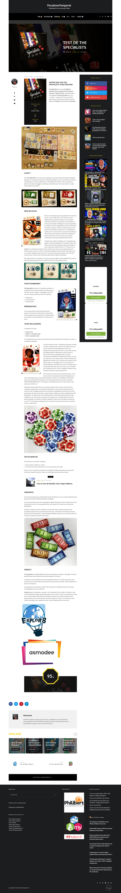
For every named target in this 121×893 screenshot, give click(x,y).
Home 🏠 (40, 16)
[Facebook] (100, 16)
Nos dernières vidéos (97, 817)
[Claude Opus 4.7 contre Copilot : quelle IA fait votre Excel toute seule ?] (96, 231)
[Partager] (14, 93)
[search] (55, 795)
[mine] (88, 120)
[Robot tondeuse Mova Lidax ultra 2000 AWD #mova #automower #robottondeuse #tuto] (96, 196)
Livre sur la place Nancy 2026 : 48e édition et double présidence (99, 112)
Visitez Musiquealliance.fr (16, 828)
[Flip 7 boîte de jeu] (88, 137)
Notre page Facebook (14, 819)
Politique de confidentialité (16, 807)
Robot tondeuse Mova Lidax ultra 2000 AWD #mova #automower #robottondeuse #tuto (100, 837)
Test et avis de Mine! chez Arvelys (98, 120)
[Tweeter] (14, 96)
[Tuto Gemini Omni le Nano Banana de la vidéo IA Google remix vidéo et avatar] (96, 214)
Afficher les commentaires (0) (42, 777)
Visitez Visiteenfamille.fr (15, 830)
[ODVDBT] (88, 146)
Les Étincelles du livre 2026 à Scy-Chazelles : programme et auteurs (99, 129)
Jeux (78, 52)
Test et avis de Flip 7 (98, 137)
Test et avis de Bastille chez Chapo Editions (54, 484)
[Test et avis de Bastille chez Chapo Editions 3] (30, 482)
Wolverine (68, 52)
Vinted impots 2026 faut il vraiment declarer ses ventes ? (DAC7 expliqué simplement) (101, 861)
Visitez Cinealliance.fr (15, 826)
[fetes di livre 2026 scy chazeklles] (88, 129)
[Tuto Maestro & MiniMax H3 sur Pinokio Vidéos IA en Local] (96, 165)
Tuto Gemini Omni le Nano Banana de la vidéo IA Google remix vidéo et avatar (101, 845)
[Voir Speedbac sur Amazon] (95, 276)
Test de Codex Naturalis (56, 763)
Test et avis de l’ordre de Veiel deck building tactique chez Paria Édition (99, 146)
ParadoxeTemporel (59, 5)
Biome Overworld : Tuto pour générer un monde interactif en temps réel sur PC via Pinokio (101, 869)
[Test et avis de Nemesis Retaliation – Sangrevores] (34, 745)
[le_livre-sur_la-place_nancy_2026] (88, 112)
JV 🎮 (68, 16)
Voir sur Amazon (96, 297)
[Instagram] (105, 16)
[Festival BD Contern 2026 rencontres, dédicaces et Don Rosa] (96, 181)
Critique (74, 52)
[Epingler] (14, 100)
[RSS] (108, 882)
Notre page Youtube (14, 824)
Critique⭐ (57, 16)
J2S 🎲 (63, 16)
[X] (102, 16)
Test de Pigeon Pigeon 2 (27, 763)
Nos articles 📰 (48, 16)
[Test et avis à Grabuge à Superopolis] (68, 745)
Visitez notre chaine (90, 260)
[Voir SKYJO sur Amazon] (95, 312)
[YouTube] (108, 16)
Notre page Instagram (15, 820)
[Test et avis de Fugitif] (51, 745)
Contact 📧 (80, 16)
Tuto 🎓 (73, 16)
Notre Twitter (12, 822)
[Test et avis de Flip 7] (17, 745)
